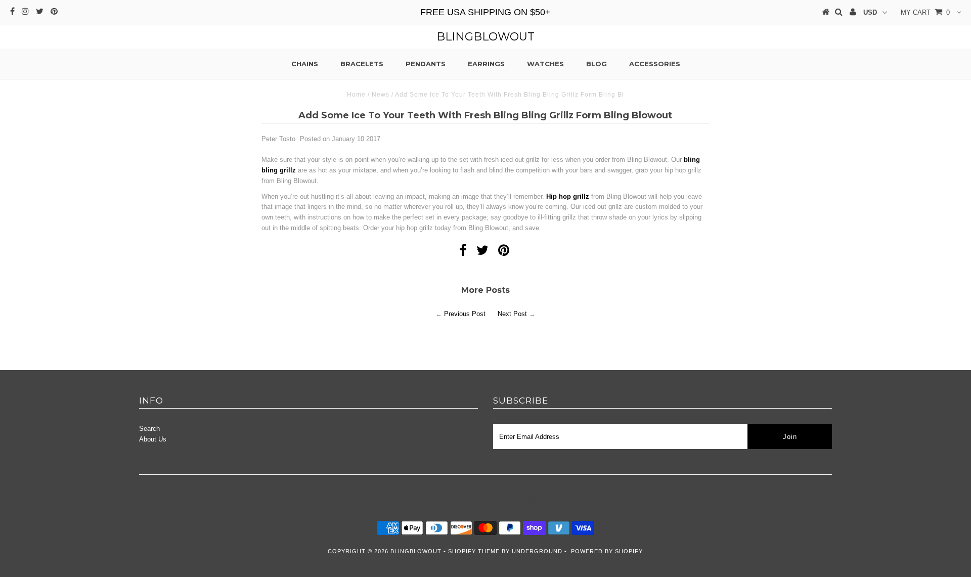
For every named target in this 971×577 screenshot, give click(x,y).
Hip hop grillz (567, 196)
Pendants (426, 64)
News (380, 94)
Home (356, 94)
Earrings (486, 64)
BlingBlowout (485, 36)
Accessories (654, 64)
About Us (152, 439)
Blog (596, 64)
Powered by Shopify (607, 551)
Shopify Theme (474, 551)
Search (149, 428)
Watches (545, 64)
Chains (304, 64)
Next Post (512, 314)
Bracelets (361, 64)
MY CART (925, 12)
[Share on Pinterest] (503, 252)
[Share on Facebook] (463, 252)
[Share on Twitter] (482, 252)
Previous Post (465, 314)
